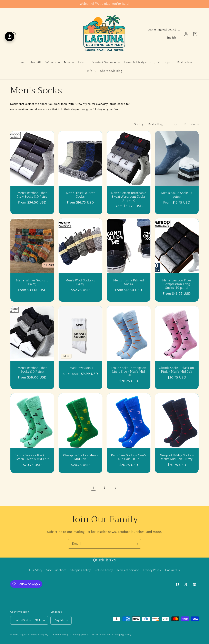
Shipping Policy (80, 570)
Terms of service (101, 634)
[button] (14, 34)
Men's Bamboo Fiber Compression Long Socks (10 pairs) (176, 284)
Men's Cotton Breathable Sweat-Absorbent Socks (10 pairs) (128, 196)
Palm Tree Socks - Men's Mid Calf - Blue (128, 457)
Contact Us (172, 570)
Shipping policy (123, 634)
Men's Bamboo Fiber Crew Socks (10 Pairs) (32, 195)
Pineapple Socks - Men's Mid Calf (80, 457)
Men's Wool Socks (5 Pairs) (80, 282)
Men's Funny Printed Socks (128, 282)
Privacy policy (80, 634)
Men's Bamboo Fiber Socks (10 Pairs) (32, 370)
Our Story (35, 570)
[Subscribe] (136, 544)
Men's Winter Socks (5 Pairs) (32, 282)
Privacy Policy (152, 570)
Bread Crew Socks (80, 368)
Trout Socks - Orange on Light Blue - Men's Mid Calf (128, 371)
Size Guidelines (56, 570)
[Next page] (115, 487)
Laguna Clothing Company (34, 634)
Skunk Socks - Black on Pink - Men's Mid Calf (176, 370)
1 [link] (93, 488)
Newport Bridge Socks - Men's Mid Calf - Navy (177, 457)
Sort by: (139, 124)
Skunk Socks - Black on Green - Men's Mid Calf (32, 457)
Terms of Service (128, 570)
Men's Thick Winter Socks (80, 195)
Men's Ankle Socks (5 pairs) (176, 195)
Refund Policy (104, 570)
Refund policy (60, 634)
